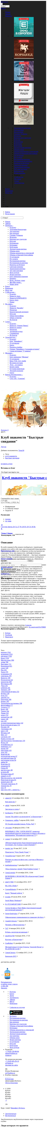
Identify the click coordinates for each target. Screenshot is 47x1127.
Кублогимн (9, 1079)
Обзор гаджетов (16, 318)
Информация (10, 506)
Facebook (8, 635)
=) (6, 1100)
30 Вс (33, 527)
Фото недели (19, 171)
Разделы (13, 992)
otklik (7, 805)
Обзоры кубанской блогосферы (25, 153)
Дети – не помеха (16, 365)
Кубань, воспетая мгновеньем (16, 932)
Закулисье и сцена (12, 809)
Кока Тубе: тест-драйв (18, 361)
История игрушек (16, 363)
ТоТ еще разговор (20, 169)
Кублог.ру (4, 2)
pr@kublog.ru (10, 1073)
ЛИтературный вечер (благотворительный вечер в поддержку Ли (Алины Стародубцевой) (24, 844)
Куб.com (17, 140)
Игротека (17, 136)
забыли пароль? (7, 567)
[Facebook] (5, 1077)
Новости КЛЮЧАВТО (18, 298)
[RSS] (10, 1077)
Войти (30, 561)
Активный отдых (16, 331)
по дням (8, 521)
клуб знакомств (11, 456)
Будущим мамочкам (17, 369)
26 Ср (15, 527)
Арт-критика (19, 130)
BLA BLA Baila (11, 886)
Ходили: (4, 430)
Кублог (8, 633)
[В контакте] (6, 1077)
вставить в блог (7, 464)
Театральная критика (22, 167)
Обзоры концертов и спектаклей (26, 151)
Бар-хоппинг (19, 132)
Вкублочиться (10, 1116)
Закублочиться (10, 1114)
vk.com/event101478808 (37, 627)
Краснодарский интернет (19, 312)
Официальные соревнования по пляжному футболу (24, 917)
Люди (12, 996)
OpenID (4, 561)
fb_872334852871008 (13, 904)
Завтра (10, 527)
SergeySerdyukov (11, 914)
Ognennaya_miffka (12, 820)
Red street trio (10, 802)
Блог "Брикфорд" (16, 341)
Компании (9, 288)
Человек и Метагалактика (14, 925)
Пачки (12, 302)
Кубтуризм (18, 146)
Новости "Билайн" (17, 308)
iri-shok (7, 897)
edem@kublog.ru (11, 1053)
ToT (6, 928)
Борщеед (13, 278)
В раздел (13, 227)
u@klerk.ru (9, 1063)
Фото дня (8, 290)
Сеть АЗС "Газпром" (17, 378)
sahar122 (8, 798)
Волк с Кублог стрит (17, 280)
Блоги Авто (14, 300)
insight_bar (9, 848)
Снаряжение (14, 333)
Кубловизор (18, 142)
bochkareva (9, 813)
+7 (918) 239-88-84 (12, 1051)
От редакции (19, 155)
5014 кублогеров (11, 1083)
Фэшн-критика (19, 173)
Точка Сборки (6, 533)
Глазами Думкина (20, 134)
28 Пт (24, 527)
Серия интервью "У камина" (20, 351)
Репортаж (13, 310)
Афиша (8, 223)
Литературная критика (22, 148)
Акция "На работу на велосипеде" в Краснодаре (23, 817)
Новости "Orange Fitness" (19, 325)
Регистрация (10, 214)
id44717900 (9, 882)
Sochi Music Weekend (13, 900)
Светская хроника (20, 165)
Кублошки (18, 144)
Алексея (28, 625)
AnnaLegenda (10, 873)
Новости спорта (16, 327)
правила (8, 1055)
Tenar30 (21, 450)
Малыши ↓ (9, 353)
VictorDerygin (10, 856)
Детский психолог (16, 371)
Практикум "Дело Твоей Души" (17, 852)
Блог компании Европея (19, 276)
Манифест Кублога (18, 1108)
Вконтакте (9, 637)
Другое (3, 447)
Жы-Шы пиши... (16, 282)
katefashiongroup (11, 865)
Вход (18, 569)
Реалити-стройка (16, 347)
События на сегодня (17, 1007)
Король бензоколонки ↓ (14, 375)
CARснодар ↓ (10, 292)
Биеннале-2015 (10, 956)
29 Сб (29, 527)
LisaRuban (9, 943)
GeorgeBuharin (10, 889)
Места (12, 1001)
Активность (14, 998)
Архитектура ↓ (10, 337)
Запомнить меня (9, 569)
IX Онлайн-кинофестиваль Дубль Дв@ (20, 824)
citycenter (8, 828)
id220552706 (9, 936)
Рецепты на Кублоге (21, 163)
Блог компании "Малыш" (19, 357)
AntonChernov (10, 953)
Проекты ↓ (9, 225)
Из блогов (13, 320)
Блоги (7, 286)
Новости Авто (15, 296)
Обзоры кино (19, 149)
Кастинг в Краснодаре (13, 939)
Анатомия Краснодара (22, 128)
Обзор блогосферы (17, 316)
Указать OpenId (6, 559)
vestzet (7, 839)
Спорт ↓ (8, 322)
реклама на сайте (11, 1065)
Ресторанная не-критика (23, 161)
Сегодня (4, 527)
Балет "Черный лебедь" (14, 893)
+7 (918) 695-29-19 (12, 1061)
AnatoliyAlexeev (11, 921)
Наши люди (14, 284)
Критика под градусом (22, 138)
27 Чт (20, 527)
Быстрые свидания (12, 458)
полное (8, 519)
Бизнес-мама (14, 367)
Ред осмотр (18, 157)
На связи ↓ (9, 304)
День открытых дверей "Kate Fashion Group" (21, 869)
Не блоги (13, 1016)
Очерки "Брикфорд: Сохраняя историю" (25, 349)
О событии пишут (12, 508)
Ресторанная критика (22, 159)
